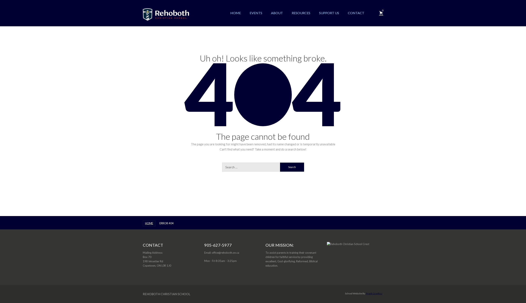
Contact (356, 13)
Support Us (329, 13)
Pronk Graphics (374, 293)
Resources (301, 13)
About (277, 13)
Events (256, 13)
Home (235, 13)
